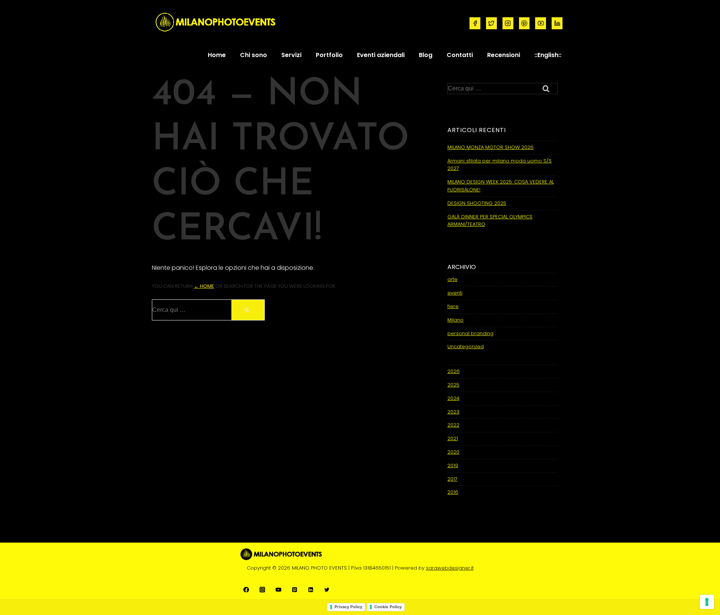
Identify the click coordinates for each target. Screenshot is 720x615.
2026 (453, 371)
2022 (453, 425)
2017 (452, 479)
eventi (454, 292)
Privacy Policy (348, 606)
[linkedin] (557, 23)
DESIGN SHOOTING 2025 (476, 203)
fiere (453, 306)
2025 (453, 384)
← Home (204, 286)
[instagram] (507, 23)
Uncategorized (465, 346)
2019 (452, 465)
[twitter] (491, 23)
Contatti (460, 55)
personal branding (470, 333)
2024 (453, 398)
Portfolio (329, 55)
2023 (453, 411)
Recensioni (503, 55)
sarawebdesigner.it (450, 567)
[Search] (247, 310)
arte (452, 279)
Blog (425, 55)
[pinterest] (524, 23)
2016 (452, 492)
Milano (455, 319)
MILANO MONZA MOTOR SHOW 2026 (490, 147)
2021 (452, 438)
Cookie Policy (388, 606)
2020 (453, 452)
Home (217, 55)
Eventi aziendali (381, 55)
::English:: (547, 55)
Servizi (291, 55)
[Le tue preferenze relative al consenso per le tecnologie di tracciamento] (707, 602)
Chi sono (253, 55)
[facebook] (475, 23)
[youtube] (540, 23)
